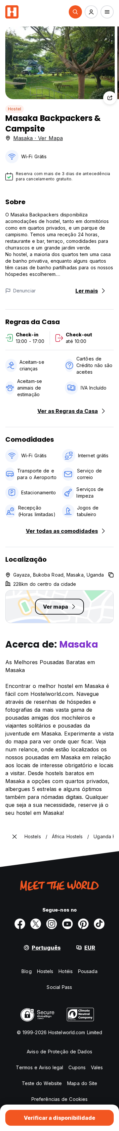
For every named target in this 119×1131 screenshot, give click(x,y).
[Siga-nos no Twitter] (35, 924)
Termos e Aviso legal (39, 1067)
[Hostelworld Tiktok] (99, 924)
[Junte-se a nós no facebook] (20, 924)
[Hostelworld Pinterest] (83, 924)
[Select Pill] (75, 12)
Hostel (14, 108)
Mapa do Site (82, 1083)
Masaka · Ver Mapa (38, 138)
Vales (97, 1067)
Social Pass (59, 987)
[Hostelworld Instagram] (51, 924)
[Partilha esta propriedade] (109, 97)
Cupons (77, 1067)
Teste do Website (42, 1083)
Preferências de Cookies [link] (59, 1099)
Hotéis (66, 971)
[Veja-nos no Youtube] (67, 924)
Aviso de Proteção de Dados (59, 1051)
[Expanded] (14, 837)
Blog (26, 971)
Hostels (45, 971)
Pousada (88, 971)
